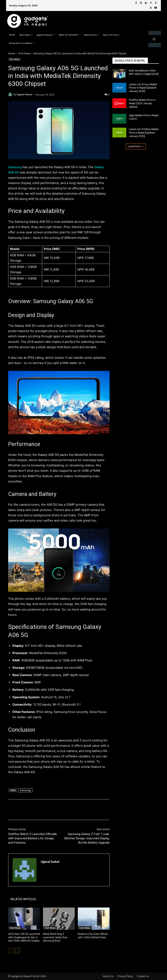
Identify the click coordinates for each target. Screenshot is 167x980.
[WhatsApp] (66, 810)
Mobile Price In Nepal (130, 60)
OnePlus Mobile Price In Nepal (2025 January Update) (142, 103)
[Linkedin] (145, 3)
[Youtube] (155, 7)
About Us (108, 976)
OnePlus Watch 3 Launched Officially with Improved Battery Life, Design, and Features (32, 838)
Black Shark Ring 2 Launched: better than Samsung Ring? (55, 937)
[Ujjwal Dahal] (10, 94)
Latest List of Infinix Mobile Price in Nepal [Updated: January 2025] (144, 133)
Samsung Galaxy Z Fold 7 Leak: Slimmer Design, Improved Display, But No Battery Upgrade (87, 838)
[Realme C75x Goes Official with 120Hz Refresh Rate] (94, 919)
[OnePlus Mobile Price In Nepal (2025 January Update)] (119, 103)
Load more (134, 146)
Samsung (15, 167)
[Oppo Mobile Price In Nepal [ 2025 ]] (119, 119)
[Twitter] (150, 7)
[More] (75, 810)
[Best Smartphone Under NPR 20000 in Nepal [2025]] (119, 74)
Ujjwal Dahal (24, 94)
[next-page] (17, 950)
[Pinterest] (150, 3)
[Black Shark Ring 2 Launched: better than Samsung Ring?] (59, 919)
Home (11, 53)
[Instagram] (140, 3)
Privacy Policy (125, 976)
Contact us (143, 976)
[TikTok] (155, 3)
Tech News (24, 53)
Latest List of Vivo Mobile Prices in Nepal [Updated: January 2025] (143, 88)
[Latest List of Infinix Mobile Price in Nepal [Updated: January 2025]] (119, 132)
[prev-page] (10, 950)
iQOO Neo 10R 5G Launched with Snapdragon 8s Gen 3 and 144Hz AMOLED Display (24, 937)
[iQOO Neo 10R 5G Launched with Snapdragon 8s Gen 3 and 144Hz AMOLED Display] (24, 919)
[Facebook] (136, 3)
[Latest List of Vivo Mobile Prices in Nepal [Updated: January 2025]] (119, 88)
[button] (154, 39)
